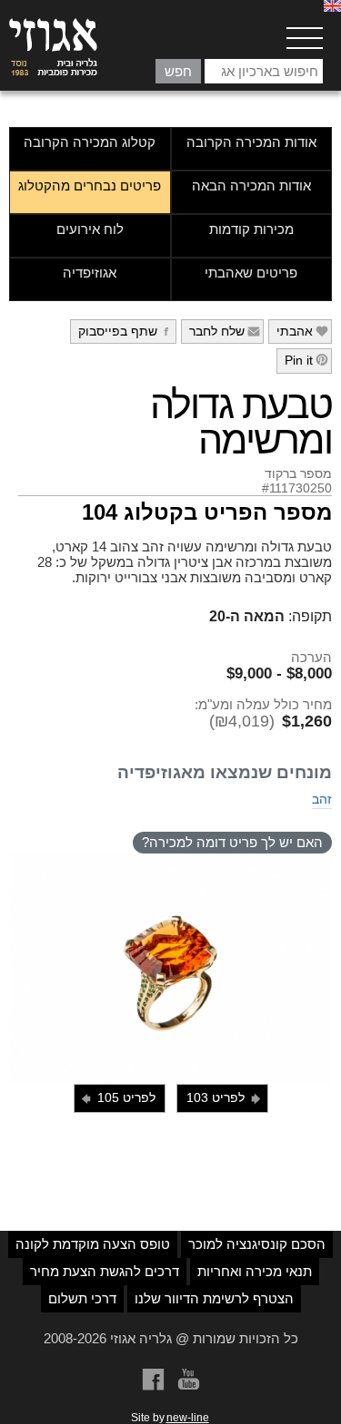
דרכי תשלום (82, 1298)
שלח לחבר (225, 331)
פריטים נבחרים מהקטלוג (89, 185)
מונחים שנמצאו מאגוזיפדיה (224, 772)
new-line (187, 1417)
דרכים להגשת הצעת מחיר (104, 1271)
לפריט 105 (117, 1098)
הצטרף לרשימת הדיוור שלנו (214, 1298)
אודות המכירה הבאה (251, 185)
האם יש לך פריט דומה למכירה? (232, 842)
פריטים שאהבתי (251, 272)
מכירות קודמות (251, 229)
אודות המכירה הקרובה (251, 142)
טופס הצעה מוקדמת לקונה (92, 1244)
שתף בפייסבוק (126, 331)
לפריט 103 (224, 1098)
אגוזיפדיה (89, 272)
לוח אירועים (90, 229)
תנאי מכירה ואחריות (254, 1271)
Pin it (307, 360)
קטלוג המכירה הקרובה (89, 142)
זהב (322, 799)
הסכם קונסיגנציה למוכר (257, 1244)
